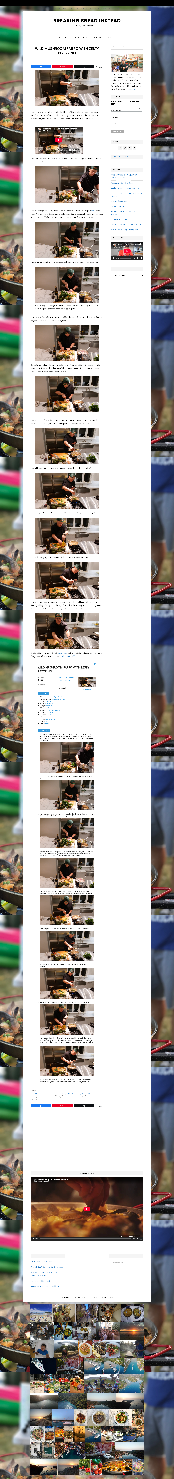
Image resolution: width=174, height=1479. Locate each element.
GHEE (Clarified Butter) (58, 699)
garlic (47, 708)
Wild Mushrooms (54, 710)
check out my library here (72, 656)
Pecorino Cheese (50, 717)
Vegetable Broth (50, 703)
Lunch (65, 678)
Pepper (47, 723)
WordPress (104, 1297)
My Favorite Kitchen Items (41, 1261)
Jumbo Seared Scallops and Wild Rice (64, 1094)
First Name (115, 117)
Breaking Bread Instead (121, 157)
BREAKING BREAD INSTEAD (87, 20)
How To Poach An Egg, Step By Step (124, 229)
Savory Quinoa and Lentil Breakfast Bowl (126, 224)
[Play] (114, 258)
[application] (127, 251)
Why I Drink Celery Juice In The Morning (47, 1267)
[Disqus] (67, 1143)
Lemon (49, 714)
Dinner (60, 678)
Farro (93, 210)
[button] (117, 35)
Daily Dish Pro (78, 1297)
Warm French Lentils (119, 219)
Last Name (114, 124)
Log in (111, 1297)
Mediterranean (67, 680)
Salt (46, 721)
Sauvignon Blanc (50, 719)
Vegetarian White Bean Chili (122, 183)
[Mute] (138, 258)
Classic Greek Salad (118, 206)
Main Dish (71, 678)
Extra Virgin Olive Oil (56, 697)
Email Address (116, 110)
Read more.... (132, 89)
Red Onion (48, 706)
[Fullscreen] (141, 258)
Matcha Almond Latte (119, 201)
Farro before (63, 653)
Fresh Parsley (49, 712)
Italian (60, 680)
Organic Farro (48, 701)
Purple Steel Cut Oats (84, 1094)
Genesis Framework (93, 1297)
